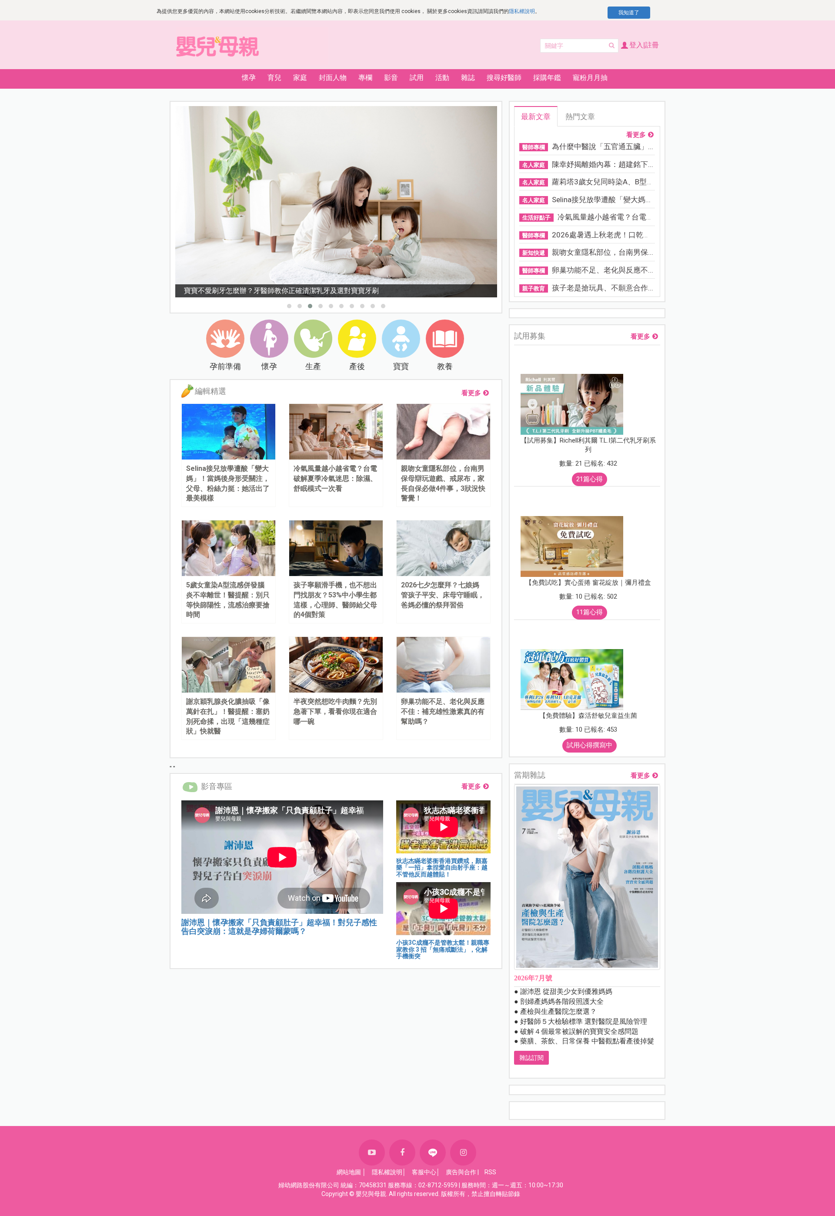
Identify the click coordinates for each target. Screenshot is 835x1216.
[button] (289, 306)
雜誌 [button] (468, 77)
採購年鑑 (547, 77)
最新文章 (536, 116)
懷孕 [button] (249, 77)
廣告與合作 (461, 1172)
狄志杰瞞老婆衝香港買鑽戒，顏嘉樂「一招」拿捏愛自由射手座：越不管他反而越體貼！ (442, 867)
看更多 (471, 393)
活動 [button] (442, 77)
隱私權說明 (522, 11)
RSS (490, 1172)
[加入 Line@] (433, 1152)
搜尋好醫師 (504, 77)
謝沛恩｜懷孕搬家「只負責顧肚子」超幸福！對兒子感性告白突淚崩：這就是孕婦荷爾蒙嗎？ (279, 927)
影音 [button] (391, 77)
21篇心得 (589, 479)
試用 (417, 77)
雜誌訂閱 (531, 1057)
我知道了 (628, 13)
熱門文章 (580, 116)
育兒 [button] (274, 77)
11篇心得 (589, 612)
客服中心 (424, 1172)
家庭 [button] (300, 77)
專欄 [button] (365, 77)
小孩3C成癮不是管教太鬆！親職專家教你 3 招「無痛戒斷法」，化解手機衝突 (442, 949)
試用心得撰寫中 (589, 745)
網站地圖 (349, 1172)
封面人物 (333, 77)
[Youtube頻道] (372, 1152)
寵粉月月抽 (590, 77)
